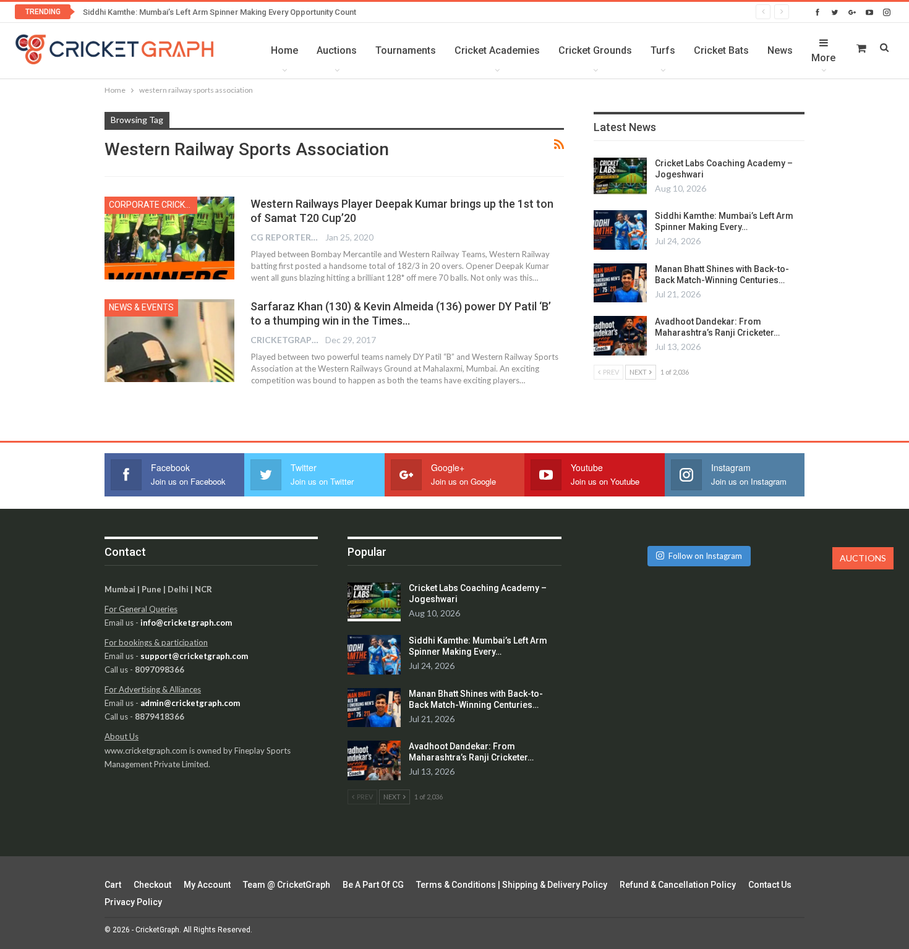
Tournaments (405, 50)
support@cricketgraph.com (194, 656)
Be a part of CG (373, 885)
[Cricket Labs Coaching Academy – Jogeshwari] (620, 177)
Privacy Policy (133, 902)
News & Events (141, 307)
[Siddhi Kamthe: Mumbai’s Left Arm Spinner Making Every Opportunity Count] (620, 230)
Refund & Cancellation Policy (678, 885)
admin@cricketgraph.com (190, 703)
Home (284, 50)
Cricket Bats (721, 50)
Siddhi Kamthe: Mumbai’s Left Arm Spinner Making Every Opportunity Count (219, 12)
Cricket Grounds (595, 50)
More (823, 58)
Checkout (152, 885)
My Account (207, 885)
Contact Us (770, 885)
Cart (113, 885)
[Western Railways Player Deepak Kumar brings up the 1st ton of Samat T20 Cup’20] (169, 238)
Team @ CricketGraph (286, 885)
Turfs (663, 50)
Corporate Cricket (152, 205)
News (780, 50)
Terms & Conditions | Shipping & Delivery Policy (511, 885)
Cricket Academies (497, 50)
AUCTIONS (863, 558)
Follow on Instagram (705, 556)
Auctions (337, 50)
